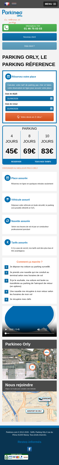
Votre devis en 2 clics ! (31, 117)
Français (7, 3)
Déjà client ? (29, 46)
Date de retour (11, 104)
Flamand (14, 3)
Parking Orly (12, 14)
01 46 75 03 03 (33, 28)
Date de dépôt (11, 94)
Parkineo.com (11, 432)
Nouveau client (29, 37)
